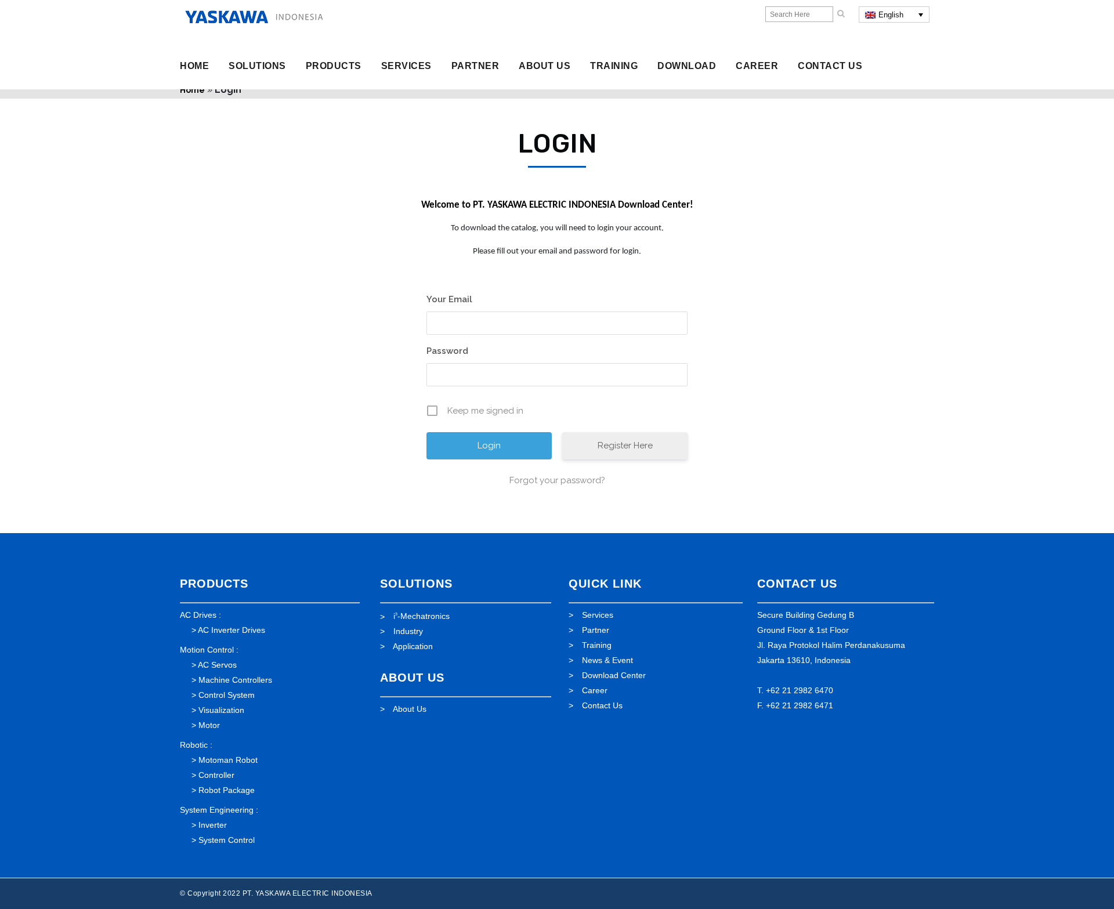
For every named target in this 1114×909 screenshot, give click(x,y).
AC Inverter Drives (231, 630)
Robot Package (226, 790)
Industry (408, 631)
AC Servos (217, 664)
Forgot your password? (557, 480)
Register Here (625, 445)
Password (447, 351)
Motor (209, 725)
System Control (226, 840)
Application (413, 646)
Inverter (212, 825)
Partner (595, 630)
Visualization (221, 710)
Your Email (449, 299)
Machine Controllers (235, 680)
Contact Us (602, 705)
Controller (216, 775)
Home (192, 90)
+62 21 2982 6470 (799, 690)
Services (597, 615)
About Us (409, 709)
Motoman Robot (228, 760)
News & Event (607, 660)
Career (594, 690)
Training (597, 645)
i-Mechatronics (421, 616)
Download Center (614, 675)
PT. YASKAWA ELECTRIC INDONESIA (307, 893)
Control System (226, 695)
